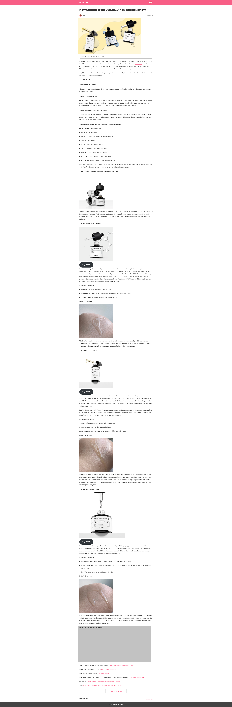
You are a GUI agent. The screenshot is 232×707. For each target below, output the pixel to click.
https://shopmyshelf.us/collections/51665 (121, 665)
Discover (102, 681)
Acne (98, 681)
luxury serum (138, 64)
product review (91, 685)
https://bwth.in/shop (103, 673)
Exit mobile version (116, 704)
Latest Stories (110, 681)
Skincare (117, 681)
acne (84, 685)
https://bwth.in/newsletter (108, 669)
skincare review (117, 685)
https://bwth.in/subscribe (137, 677)
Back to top (149, 699)
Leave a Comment (116, 691)
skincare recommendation (104, 685)
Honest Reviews (91, 681)
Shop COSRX (86, 265)
